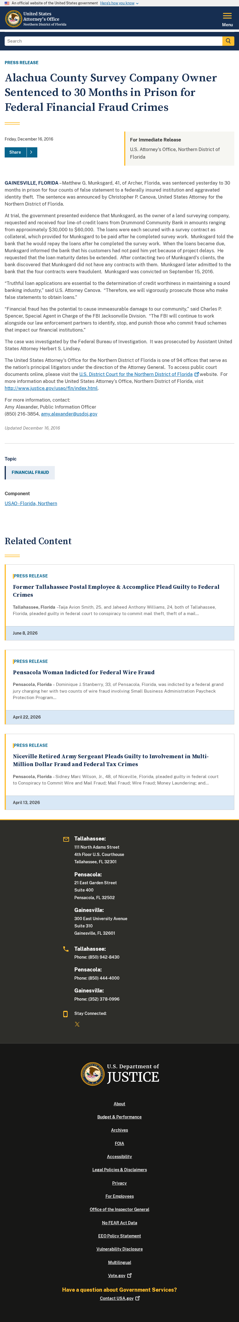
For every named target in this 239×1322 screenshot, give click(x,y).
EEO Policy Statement (119, 1236)
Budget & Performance (119, 1117)
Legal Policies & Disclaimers (119, 1169)
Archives (119, 1130)
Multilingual (119, 1262)
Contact (116, 1298)
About (119, 1104)
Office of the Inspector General (119, 1209)
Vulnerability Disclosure (119, 1249)
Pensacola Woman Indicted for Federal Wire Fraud (83, 672)
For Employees (120, 1196)
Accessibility (119, 1156)
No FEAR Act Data (119, 1223)
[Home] (36, 26)
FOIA (119, 1143)
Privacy (119, 1183)
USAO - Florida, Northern (31, 503)
